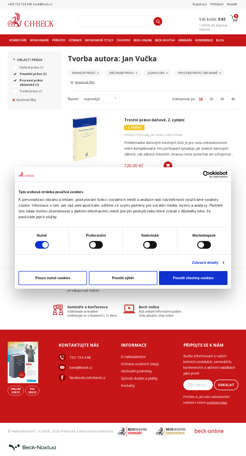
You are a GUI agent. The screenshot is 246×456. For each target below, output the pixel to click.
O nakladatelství (133, 356)
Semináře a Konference (87, 307)
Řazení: (73, 99)
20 (211, 99)
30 (222, 99)
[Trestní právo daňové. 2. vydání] (95, 139)
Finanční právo (31, 74)
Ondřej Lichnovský (136, 135)
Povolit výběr (123, 278)
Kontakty (128, 385)
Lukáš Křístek (173, 135)
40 (233, 99)
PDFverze (32, 390)
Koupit (168, 165)
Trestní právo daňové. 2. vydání (154, 120)
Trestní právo (29, 91)
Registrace (200, 4)
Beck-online (149, 307)
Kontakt (232, 4)
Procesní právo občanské (31, 82)
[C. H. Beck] (37, 20)
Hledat (158, 21)
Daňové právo (29, 67)
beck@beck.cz (80, 367)
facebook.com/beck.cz (87, 377)
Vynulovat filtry (26, 100)
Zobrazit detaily (205, 262)
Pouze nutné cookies (52, 278)
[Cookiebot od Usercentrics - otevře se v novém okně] (206, 174)
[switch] (96, 245)
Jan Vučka (157, 135)
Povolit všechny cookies (193, 278)
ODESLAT (226, 384)
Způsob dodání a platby (139, 378)
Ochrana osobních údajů (140, 364)
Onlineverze (16, 390)
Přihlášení (216, 4)
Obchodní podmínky (136, 371)
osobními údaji (217, 403)
